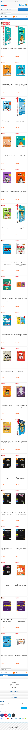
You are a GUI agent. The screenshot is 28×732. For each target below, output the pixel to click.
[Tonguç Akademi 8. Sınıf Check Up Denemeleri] (20, 642)
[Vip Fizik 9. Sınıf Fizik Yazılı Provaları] (7, 570)
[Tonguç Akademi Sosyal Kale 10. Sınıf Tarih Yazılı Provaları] (20, 463)
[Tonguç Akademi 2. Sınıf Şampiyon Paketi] (20, 213)
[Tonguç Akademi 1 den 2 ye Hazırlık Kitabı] (20, 320)
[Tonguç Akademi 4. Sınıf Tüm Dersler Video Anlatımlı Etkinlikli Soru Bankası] (7, 356)
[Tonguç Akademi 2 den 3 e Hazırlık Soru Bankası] (7, 106)
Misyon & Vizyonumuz (14, 685)
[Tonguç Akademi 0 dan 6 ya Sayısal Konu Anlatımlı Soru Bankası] (7, 642)
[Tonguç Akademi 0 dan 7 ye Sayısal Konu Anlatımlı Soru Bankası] (20, 70)
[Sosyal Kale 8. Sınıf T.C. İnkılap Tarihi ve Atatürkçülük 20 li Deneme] (7, 284)
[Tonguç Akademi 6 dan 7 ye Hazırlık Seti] (20, 36)
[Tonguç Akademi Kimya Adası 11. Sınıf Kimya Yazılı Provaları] (7, 534)
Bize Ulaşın (14, 687)
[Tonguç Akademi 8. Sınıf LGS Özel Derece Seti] (20, 284)
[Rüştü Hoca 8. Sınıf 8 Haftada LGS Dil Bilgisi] (20, 392)
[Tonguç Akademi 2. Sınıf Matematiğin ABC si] (7, 249)
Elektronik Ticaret (13, 726)
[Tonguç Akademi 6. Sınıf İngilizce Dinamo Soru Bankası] (20, 606)
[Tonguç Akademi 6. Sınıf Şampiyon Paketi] (20, 427)
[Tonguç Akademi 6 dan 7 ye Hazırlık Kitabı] (20, 142)
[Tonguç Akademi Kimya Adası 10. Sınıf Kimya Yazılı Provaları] (7, 499)
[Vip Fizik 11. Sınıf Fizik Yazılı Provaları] (20, 534)
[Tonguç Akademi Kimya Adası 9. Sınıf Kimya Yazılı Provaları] (20, 499)
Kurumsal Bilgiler (14, 681)
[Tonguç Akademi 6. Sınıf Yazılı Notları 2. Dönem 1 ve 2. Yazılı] (7, 320)
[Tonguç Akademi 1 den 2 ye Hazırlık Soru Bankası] (7, 177)
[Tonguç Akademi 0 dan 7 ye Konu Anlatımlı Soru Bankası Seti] (7, 36)
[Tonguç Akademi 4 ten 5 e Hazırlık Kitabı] (7, 213)
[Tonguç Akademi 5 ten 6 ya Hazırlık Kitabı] (20, 177)
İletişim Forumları (14, 688)
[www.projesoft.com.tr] (24, 718)
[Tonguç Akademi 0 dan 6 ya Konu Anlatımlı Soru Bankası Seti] (20, 107)
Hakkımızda (14, 682)
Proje (20, 726)
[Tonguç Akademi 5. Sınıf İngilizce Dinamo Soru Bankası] (7, 606)
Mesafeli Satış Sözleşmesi (14, 684)
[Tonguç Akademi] (3, 26)
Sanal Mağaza (6, 726)
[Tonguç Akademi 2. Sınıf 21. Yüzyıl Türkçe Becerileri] (20, 356)
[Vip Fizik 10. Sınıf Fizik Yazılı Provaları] (7, 463)
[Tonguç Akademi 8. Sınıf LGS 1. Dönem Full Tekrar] (7, 392)
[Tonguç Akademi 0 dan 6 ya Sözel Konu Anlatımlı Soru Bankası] (7, 142)
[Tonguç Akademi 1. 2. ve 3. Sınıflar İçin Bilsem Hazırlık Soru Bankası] (7, 427)
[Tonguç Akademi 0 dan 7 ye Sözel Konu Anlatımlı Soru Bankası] (7, 70)
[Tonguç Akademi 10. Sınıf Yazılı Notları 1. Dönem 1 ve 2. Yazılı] (20, 570)
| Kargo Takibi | (18, 1)
